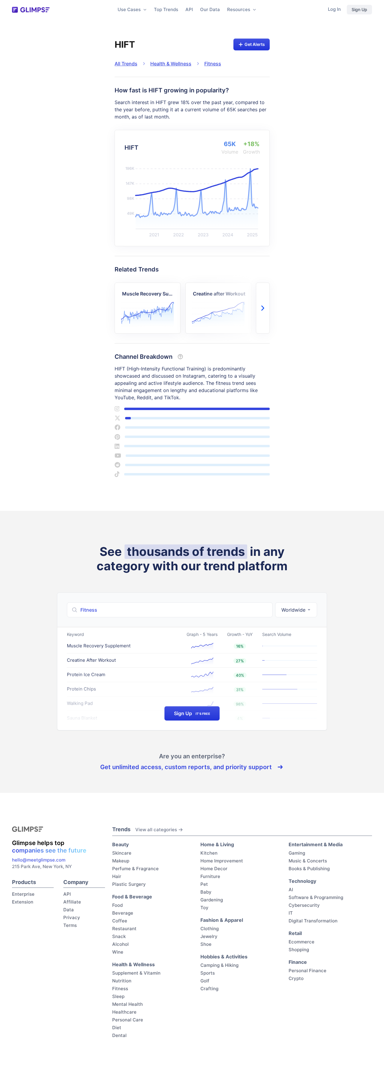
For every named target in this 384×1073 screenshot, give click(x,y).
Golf (204, 981)
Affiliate (72, 902)
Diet (116, 1027)
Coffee (119, 921)
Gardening (211, 900)
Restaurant (124, 928)
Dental (119, 1035)
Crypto (296, 978)
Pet (204, 884)
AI (291, 889)
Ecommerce (301, 942)
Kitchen (209, 853)
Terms (70, 925)
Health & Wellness (170, 64)
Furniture (210, 876)
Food (117, 905)
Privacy (71, 917)
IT (291, 913)
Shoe (206, 944)
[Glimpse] (31, 9)
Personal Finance (307, 970)
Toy (204, 907)
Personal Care (127, 1020)
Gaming (297, 853)
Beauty (120, 844)
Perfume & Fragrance (135, 868)
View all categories (156, 829)
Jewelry (209, 936)
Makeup (120, 861)
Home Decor (213, 868)
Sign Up (359, 9)
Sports (207, 973)
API (189, 9)
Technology (302, 881)
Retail (295, 933)
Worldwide (293, 610)
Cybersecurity (304, 905)
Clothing (209, 928)
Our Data (210, 9)
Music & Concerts (308, 861)
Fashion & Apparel (221, 920)
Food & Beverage (132, 897)
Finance (298, 962)
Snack (119, 936)
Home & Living (217, 844)
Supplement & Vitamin (136, 973)
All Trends (126, 64)
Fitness (212, 64)
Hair (116, 876)
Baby (206, 892)
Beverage (122, 913)
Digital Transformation (313, 921)
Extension (22, 902)
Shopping (299, 949)
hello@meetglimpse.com (38, 860)
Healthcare (124, 1012)
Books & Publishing (309, 868)
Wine (117, 952)
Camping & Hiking (219, 965)
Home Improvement (221, 861)
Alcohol (120, 944)
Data (68, 910)
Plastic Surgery (129, 884)
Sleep (118, 996)
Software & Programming (316, 897)
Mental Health (127, 1004)
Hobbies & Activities (224, 957)
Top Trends (166, 9)
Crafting (209, 988)
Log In (334, 9)
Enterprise (23, 894)
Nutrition (121, 981)
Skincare (121, 853)
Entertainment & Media (316, 844)
